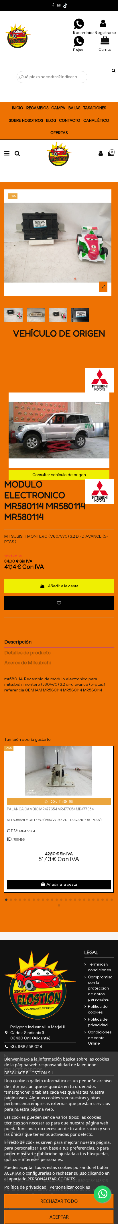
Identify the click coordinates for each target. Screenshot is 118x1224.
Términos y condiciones (99, 967)
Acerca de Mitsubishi (27, 662)
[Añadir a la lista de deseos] (59, 603)
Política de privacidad (98, 1022)
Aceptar (59, 1217)
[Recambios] (78, 23)
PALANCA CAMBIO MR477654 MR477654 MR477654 (50, 809)
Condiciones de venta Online (99, 1037)
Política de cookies (98, 1009)
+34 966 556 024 (26, 1046)
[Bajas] (78, 41)
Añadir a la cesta (63, 585)
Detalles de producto (27, 653)
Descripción (18, 642)
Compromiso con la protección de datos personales (100, 988)
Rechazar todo (59, 1201)
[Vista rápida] (109, 764)
